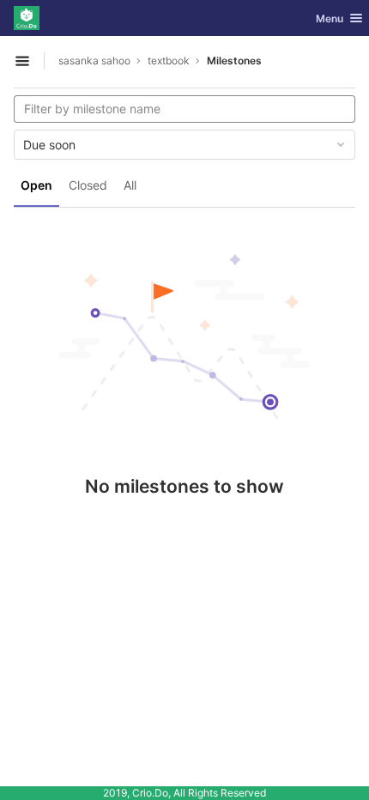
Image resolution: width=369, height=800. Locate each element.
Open (36, 185)
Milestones (234, 60)
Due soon (49, 144)
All (130, 185)
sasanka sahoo (94, 60)
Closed (88, 185)
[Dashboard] (26, 18)
